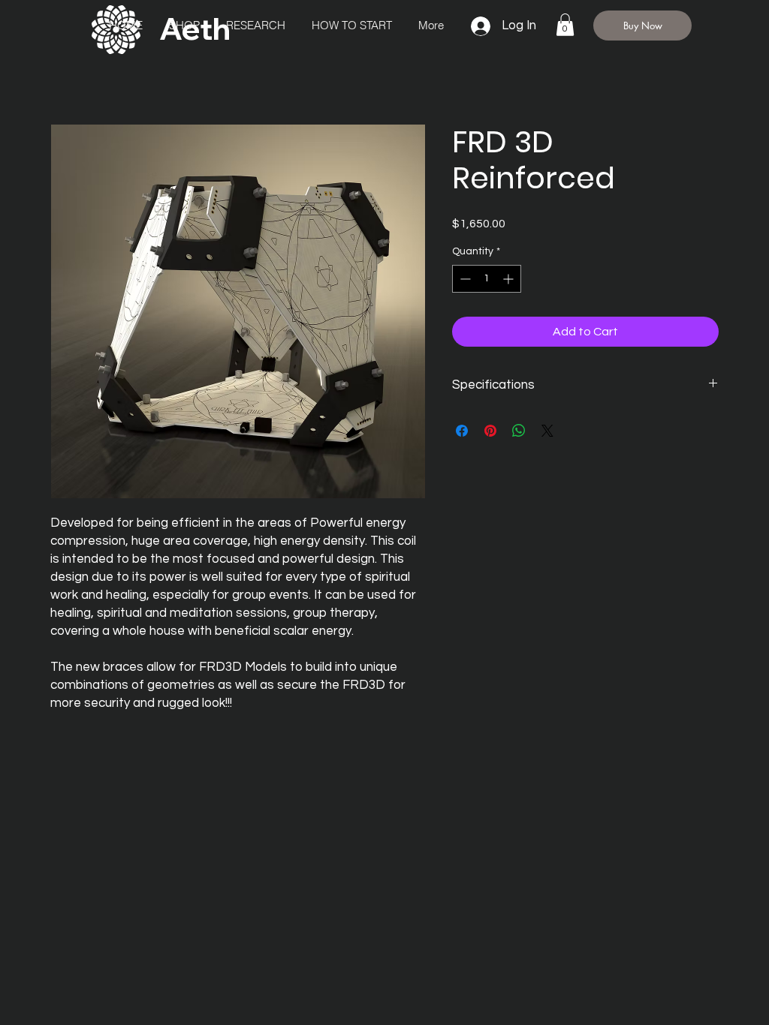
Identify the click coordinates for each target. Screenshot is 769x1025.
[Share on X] (547, 431)
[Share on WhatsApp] (519, 431)
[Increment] (509, 279)
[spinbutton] (486, 279)
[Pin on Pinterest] (490, 431)
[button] (565, 25)
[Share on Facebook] (462, 431)
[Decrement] (463, 279)
